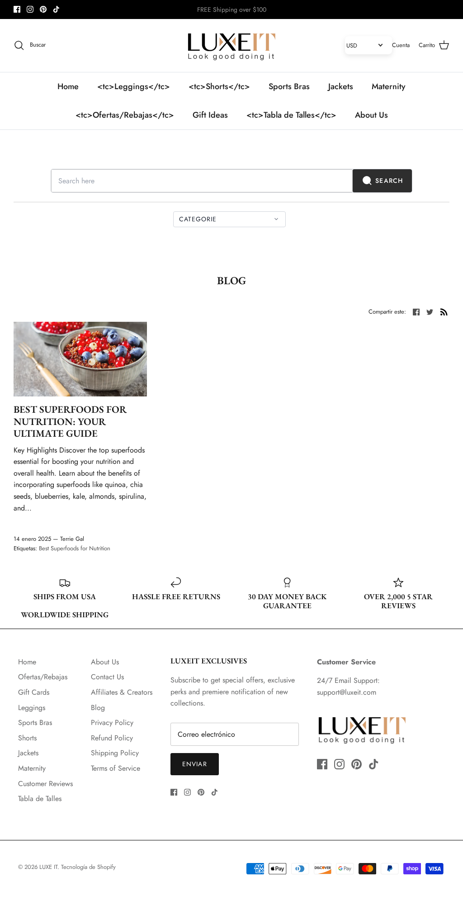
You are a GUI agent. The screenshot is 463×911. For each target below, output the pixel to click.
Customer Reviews (45, 783)
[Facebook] (17, 9)
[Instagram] (30, 9)
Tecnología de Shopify (88, 867)
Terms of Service (115, 768)
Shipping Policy (115, 753)
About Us (371, 115)
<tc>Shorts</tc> (219, 86)
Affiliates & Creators (121, 692)
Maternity (389, 86)
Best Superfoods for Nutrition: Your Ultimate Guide (70, 421)
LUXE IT (48, 867)
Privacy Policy (112, 722)
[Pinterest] (43, 9)
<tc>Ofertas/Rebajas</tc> (125, 115)
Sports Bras (289, 86)
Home (68, 86)
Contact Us (107, 677)
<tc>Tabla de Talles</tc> (291, 115)
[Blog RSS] (444, 311)
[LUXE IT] (231, 45)
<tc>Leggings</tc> (133, 86)
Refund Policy (112, 738)
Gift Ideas (210, 115)
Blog (98, 707)
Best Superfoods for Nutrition (74, 548)
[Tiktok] (56, 9)
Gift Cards (33, 692)
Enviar (194, 763)
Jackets (340, 86)
